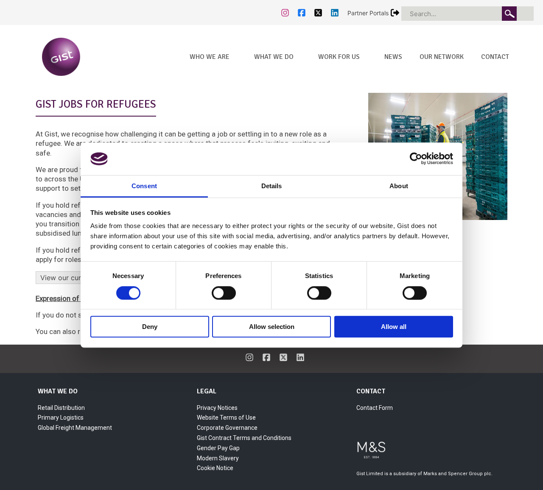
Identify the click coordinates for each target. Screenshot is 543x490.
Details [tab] (271, 185)
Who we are (210, 57)
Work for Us (339, 57)
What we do (274, 57)
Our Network (442, 57)
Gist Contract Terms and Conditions (244, 437)
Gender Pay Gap (218, 448)
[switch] (224, 293)
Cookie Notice (215, 468)
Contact (495, 57)
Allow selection (271, 326)
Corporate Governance (227, 427)
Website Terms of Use (226, 417)
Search (509, 13)
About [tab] (398, 185)
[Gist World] (80, 56)
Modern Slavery (218, 458)
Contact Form (374, 407)
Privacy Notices (217, 407)
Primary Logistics (61, 417)
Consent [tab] (144, 185)
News (393, 57)
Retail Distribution (61, 407)
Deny (149, 326)
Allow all (393, 326)
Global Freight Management (75, 427)
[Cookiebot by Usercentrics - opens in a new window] (416, 159)
